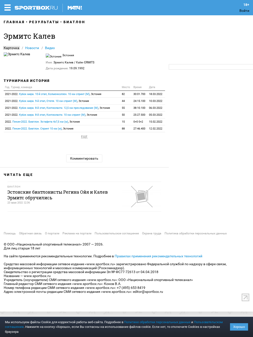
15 (123, 121)
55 (123, 108)
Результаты (44, 22)
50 (123, 114)
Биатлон (74, 22)
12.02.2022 (155, 128)
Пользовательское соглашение (117, 233)
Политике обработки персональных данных (157, 322)
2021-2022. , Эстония (53, 94)
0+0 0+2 (138, 121)
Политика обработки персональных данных (196, 233)
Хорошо (239, 327)
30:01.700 (139, 94)
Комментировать (84, 158)
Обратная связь (30, 233)
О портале (52, 233)
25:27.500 (139, 114)
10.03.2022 (155, 101)
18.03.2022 (155, 94)
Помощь (10, 233)
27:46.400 (139, 128)
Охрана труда (151, 233)
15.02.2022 (155, 121)
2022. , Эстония (42, 121)
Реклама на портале (77, 233)
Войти (244, 11)
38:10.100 (139, 108)
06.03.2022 (155, 108)
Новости (32, 48)
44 (123, 101)
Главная (14, 22)
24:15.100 (139, 101)
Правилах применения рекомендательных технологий (158, 256)
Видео (50, 48)
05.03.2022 (155, 114)
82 (123, 94)
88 (123, 128)
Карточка (11, 48)
